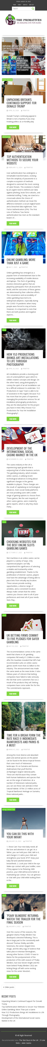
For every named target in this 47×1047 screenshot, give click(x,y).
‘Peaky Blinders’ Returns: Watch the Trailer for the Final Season (23, 918)
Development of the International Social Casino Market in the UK (22, 451)
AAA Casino (26, 1043)
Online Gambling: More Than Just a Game (21, 261)
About (19, 5)
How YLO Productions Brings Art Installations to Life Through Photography (23, 359)
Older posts (9, 987)
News (4, 233)
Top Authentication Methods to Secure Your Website (22, 160)
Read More (12, 127)
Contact (31, 5)
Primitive (26, 110)
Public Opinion (7, 80)
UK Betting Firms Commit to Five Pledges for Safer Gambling (23, 638)
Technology (6, 137)
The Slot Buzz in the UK (28, 1040)
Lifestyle (5, 703)
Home (14, 5)
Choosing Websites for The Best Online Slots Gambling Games (21, 545)
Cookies (25, 5)
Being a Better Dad (8, 809)
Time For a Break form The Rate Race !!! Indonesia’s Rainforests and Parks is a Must (23, 740)
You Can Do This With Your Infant (20, 835)
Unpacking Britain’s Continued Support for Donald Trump (21, 103)
